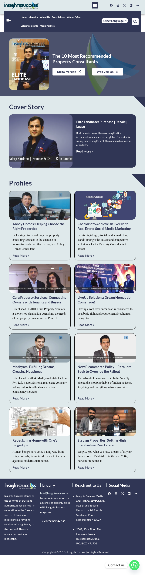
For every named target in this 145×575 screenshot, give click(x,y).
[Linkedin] (131, 5)
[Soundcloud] (138, 5)
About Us (45, 17)
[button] (95, 5)
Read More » (84, 151)
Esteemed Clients (29, 25)
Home (24, 17)
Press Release (58, 17)
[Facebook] (111, 5)
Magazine (33, 17)
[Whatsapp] (134, 565)
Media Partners (47, 25)
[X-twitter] (124, 5)
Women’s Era (73, 17)
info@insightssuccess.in (54, 493)
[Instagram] (118, 5)
